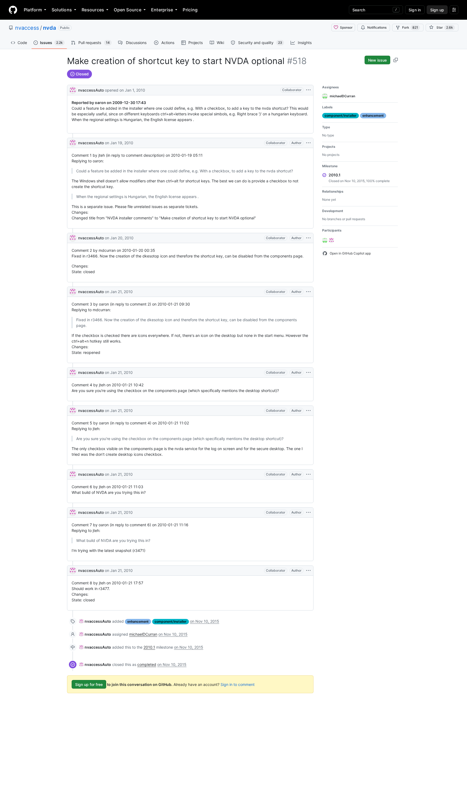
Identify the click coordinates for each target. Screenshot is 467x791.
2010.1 (149, 647)
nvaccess (27, 28)
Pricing (190, 9)
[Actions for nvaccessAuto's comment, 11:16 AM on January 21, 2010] (308, 512)
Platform (33, 9)
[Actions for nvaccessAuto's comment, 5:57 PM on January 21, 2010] (308, 570)
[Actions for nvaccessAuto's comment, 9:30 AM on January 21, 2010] (308, 292)
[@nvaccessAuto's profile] (72, 89)
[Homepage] (13, 9)
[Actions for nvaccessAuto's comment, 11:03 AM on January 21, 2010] (308, 474)
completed (146, 664)
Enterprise (162, 9)
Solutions (62, 9)
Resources (93, 9)
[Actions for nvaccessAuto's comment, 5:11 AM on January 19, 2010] (308, 143)
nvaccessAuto (91, 90)
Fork (410, 27)
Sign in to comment (238, 684)
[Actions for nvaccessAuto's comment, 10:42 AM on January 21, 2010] (308, 372)
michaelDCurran (143, 634)
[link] (95, 621)
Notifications (376, 27)
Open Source (127, 9)
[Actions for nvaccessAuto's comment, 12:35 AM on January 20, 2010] (308, 238)
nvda (49, 28)
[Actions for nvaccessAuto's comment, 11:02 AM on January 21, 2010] (308, 410)
